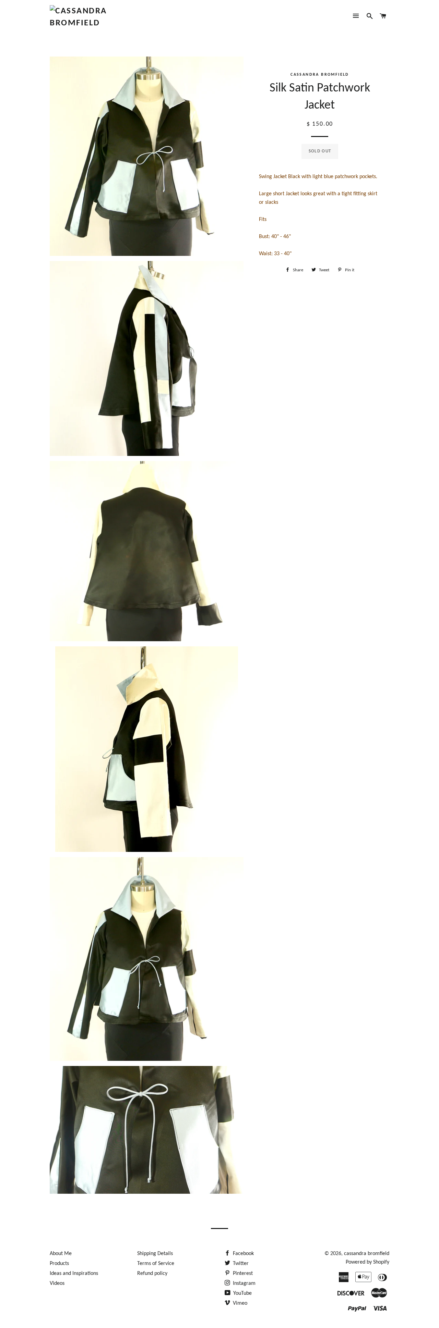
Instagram (244, 1283)
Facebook (243, 1253)
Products (59, 1263)
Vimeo (239, 1303)
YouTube (242, 1293)
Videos (57, 1283)
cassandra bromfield (366, 1253)
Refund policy (152, 1273)
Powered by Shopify (367, 1262)
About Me (61, 1253)
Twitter (240, 1263)
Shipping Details (155, 1253)
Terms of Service (155, 1263)
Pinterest (242, 1273)
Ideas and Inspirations (74, 1273)
